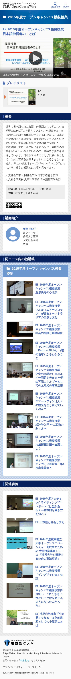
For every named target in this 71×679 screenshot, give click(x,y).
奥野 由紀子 (29, 228)
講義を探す (55, 7)
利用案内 (24, 660)
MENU (66, 7)
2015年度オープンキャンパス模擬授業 (38, 17)
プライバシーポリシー (14, 667)
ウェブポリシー (35, 667)
